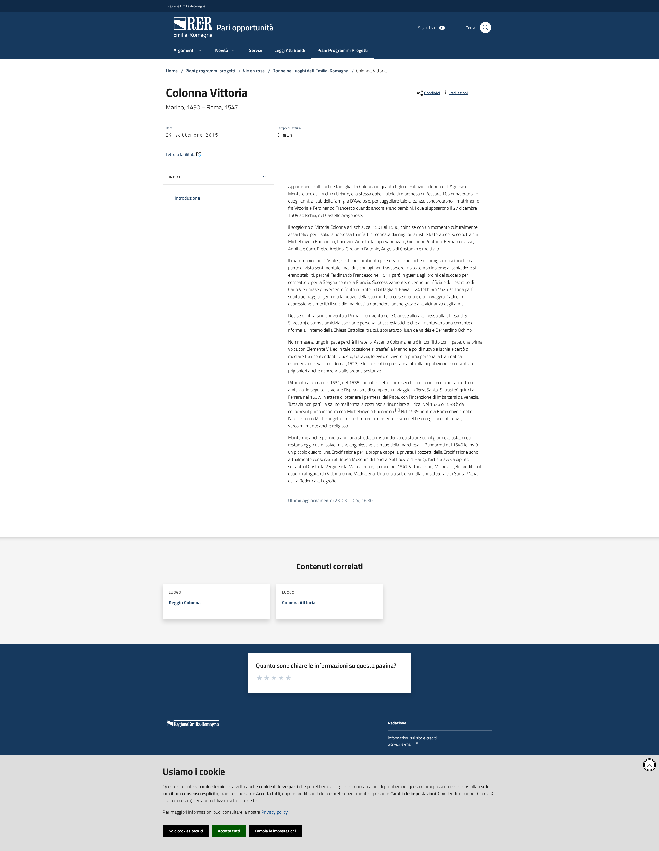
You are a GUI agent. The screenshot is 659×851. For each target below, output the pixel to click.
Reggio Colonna (185, 602)
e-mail (406, 744)
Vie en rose (254, 70)
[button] (485, 27)
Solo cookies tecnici (186, 831)
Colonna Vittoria (298, 602)
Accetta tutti (229, 831)
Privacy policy (274, 812)
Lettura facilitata (180, 154)
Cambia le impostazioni (275, 831)
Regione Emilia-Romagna (186, 6)
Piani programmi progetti (210, 70)
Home (172, 70)
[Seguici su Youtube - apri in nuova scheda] (440, 27)
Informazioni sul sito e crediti (412, 738)
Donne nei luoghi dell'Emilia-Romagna (310, 70)
